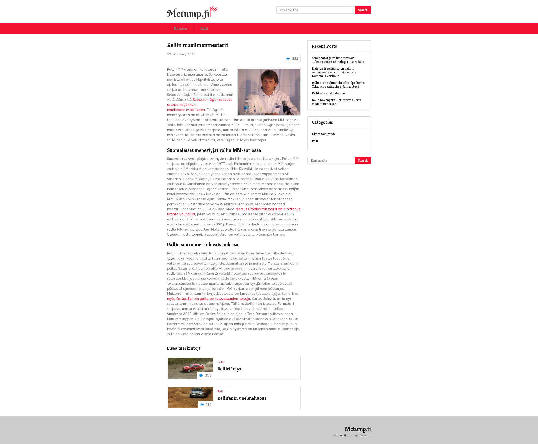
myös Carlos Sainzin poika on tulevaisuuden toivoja (208, 299)
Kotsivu (180, 28)
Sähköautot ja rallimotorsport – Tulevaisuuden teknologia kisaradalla (338, 60)
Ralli (204, 28)
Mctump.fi (358, 429)
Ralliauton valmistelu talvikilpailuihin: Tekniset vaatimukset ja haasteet (338, 84)
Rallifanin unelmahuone (242, 398)
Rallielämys (229, 368)
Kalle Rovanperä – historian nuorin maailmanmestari (336, 102)
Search (363, 10)
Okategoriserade (324, 134)
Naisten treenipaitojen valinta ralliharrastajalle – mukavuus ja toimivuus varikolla (334, 72)
